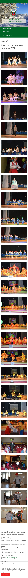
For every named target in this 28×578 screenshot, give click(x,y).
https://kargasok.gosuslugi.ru (14, 21)
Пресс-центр (10, 40)
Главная (3, 40)
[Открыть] (2, 28)
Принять (5, 574)
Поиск (22, 2)
